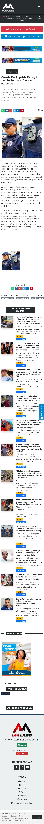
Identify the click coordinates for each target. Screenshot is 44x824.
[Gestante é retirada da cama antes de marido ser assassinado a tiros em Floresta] (7, 604)
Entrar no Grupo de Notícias (23, 36)
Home (23, 781)
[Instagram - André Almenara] (22, 767)
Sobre (22, 785)
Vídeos (23, 796)
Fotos (22, 792)
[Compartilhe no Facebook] (7, 110)
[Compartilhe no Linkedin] (18, 110)
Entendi (37, 817)
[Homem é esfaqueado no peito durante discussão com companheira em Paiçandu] (7, 579)
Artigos (23, 788)
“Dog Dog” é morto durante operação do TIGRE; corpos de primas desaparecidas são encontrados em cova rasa (22, 19)
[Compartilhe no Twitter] (14, 110)
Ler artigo (21, 339)
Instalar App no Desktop (24, 29)
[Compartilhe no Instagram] (10, 110)
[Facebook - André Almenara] (16, 767)
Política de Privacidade (23, 803)
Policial (19, 336)
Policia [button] (6, 693)
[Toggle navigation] (39, 7)
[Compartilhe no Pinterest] (22, 110)
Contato (23, 799)
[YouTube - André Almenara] (27, 767)
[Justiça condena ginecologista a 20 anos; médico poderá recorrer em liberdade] (7, 555)
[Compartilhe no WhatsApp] (3, 110)
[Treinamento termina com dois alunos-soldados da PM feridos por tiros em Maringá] (7, 504)
